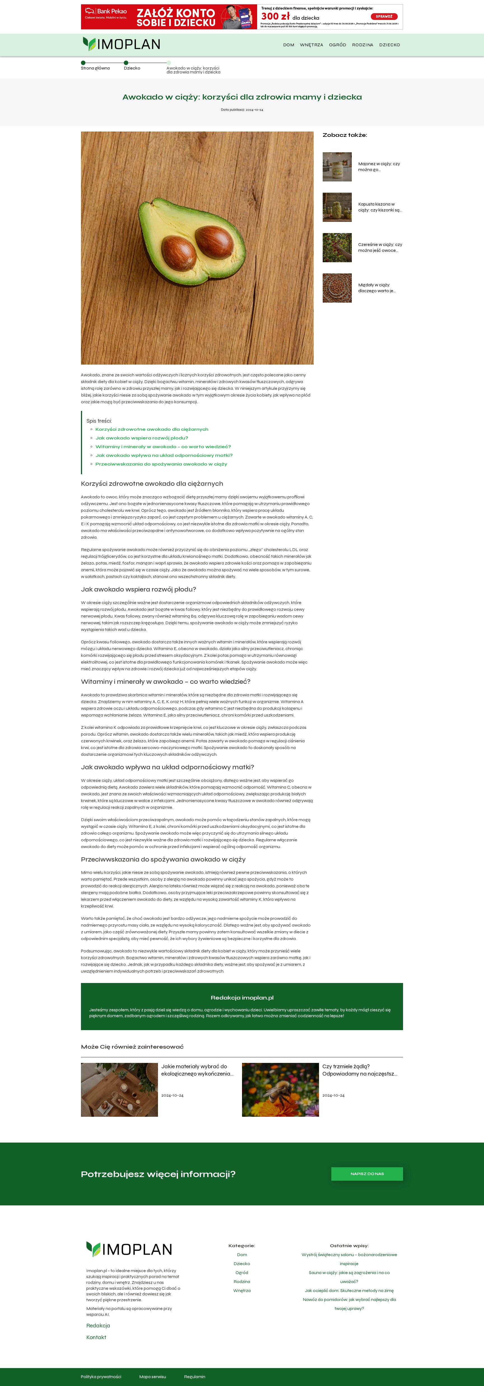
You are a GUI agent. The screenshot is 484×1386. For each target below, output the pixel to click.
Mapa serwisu (152, 1376)
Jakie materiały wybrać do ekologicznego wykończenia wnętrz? (195, 1070)
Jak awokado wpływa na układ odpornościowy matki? (164, 455)
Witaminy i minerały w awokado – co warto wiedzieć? (163, 446)
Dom (288, 44)
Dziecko (389, 44)
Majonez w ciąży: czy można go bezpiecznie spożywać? (379, 167)
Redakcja (98, 1325)
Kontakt (96, 1337)
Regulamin (194, 1376)
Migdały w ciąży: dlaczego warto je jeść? (375, 288)
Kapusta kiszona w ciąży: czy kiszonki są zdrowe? (378, 207)
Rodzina (363, 44)
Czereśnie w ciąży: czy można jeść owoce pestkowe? (380, 248)
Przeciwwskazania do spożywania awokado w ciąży (161, 464)
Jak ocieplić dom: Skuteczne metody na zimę (349, 1290)
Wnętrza (312, 44)
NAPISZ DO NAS (367, 1174)
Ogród (338, 44)
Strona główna (95, 68)
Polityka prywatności (101, 1376)
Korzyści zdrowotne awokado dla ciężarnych (152, 429)
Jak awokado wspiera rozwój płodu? (142, 438)
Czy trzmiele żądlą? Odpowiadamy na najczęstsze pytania (359, 1070)
